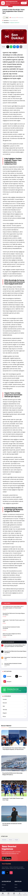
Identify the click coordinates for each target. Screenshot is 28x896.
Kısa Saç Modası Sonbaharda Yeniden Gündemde (11, 627)
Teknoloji (5, 709)
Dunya (4, 716)
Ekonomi (5, 702)
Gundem (5, 699)
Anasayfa (4, 6)
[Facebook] (3, 872)
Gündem (4, 884)
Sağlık (10, 6)
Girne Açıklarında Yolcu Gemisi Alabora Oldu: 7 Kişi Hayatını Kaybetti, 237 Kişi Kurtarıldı (13, 607)
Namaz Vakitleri (18, 890)
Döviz (16, 884)
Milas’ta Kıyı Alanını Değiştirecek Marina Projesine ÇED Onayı (12, 634)
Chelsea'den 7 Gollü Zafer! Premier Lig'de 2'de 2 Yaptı (14, 620)
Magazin (5, 713)
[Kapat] (26, 1)
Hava (16, 887)
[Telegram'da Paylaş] (14, 46)
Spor (4, 706)
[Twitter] (7, 872)
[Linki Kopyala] (21, 46)
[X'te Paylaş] (7, 46)
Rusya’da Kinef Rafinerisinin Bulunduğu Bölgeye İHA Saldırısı (14, 614)
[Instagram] (11, 872)
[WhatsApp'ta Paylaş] (11, 46)
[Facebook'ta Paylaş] (17, 46)
